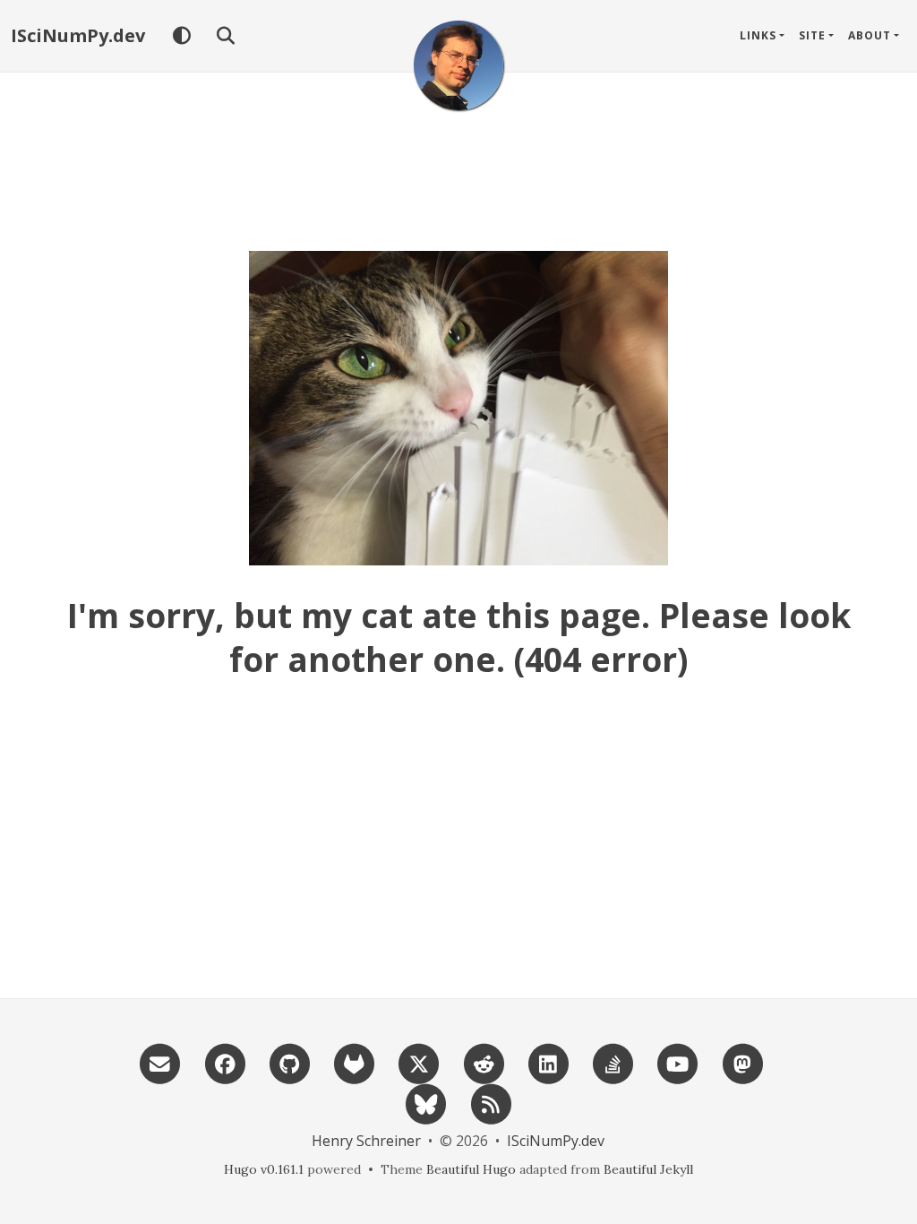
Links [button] (758, 35)
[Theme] (181, 35)
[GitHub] (289, 1062)
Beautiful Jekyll (648, 1169)
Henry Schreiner (366, 1141)
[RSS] (491, 1102)
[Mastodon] (742, 1062)
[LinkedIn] (548, 1062)
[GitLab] (354, 1062)
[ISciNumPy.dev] (458, 65)
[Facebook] (225, 1062)
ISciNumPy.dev (78, 35)
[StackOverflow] (612, 1062)
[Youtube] (678, 1062)
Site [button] (812, 35)
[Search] (225, 35)
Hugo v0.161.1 (264, 1169)
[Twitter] (419, 1062)
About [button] (869, 35)
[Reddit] (483, 1062)
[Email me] (160, 1062)
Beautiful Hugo (471, 1169)
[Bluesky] (426, 1102)
